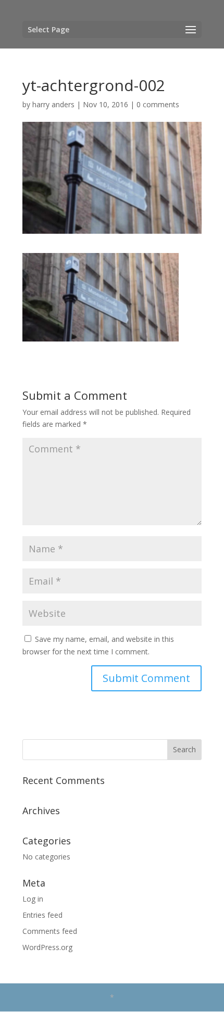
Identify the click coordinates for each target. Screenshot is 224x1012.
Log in (32, 899)
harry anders (53, 104)
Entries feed (42, 915)
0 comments (157, 104)
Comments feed (49, 931)
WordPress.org (47, 947)
